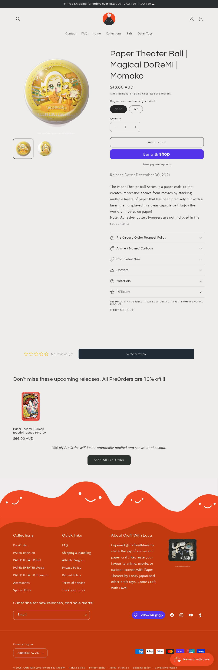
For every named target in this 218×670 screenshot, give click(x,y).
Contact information (166, 668)
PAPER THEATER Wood (28, 568)
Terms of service (119, 668)
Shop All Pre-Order (109, 460)
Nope (118, 109)
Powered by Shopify (53, 668)
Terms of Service (73, 583)
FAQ (65, 545)
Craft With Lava (32, 668)
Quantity (115, 118)
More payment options (157, 164)
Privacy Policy (71, 568)
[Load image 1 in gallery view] (23, 149)
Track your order (73, 590)
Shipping (135, 93)
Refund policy (77, 668)
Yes (135, 109)
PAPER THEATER (24, 553)
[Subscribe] (85, 615)
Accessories (21, 583)
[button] (18, 19)
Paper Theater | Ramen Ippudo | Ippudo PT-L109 (29, 431)
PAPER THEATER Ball (27, 560)
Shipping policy (142, 668)
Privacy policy (97, 668)
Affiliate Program (73, 560)
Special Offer (22, 590)
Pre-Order (20, 545)
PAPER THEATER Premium (30, 575)
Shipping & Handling (76, 553)
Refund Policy (71, 575)
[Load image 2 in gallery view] (45, 149)
